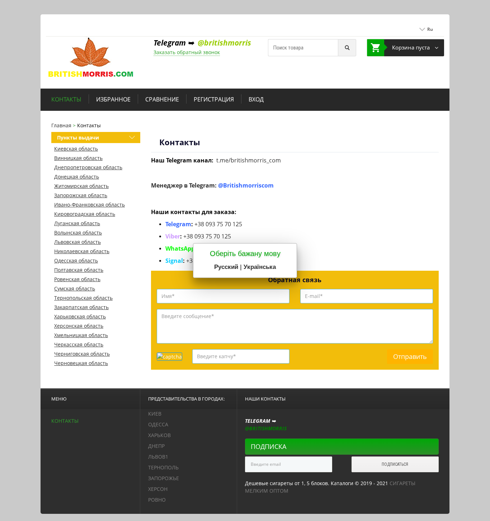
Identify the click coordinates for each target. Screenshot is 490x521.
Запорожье (163, 478)
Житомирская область (81, 186)
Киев (154, 413)
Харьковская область (80, 316)
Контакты (66, 99)
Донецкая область (76, 176)
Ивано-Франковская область (89, 204)
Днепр (156, 445)
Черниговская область (82, 353)
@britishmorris (224, 43)
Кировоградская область (84, 213)
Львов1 (158, 456)
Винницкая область (78, 158)
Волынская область (78, 232)
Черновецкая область (81, 363)
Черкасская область (78, 344)
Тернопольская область (83, 297)
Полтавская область (78, 269)
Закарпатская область (81, 307)
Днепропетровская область (88, 167)
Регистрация (214, 99)
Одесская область (76, 260)
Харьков (159, 435)
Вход (256, 99)
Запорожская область (80, 195)
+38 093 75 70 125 (218, 224)
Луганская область (77, 223)
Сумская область (74, 288)
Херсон (158, 489)
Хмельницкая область (81, 335)
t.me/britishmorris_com (248, 160)
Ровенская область (77, 279)
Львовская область (77, 241)
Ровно (157, 499)
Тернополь (163, 467)
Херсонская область (78, 325)
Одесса (158, 424)
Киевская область (76, 148)
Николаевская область (81, 251)
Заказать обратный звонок (187, 52)
